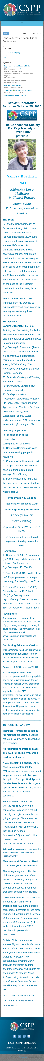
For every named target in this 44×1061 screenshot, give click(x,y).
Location (5, 56)
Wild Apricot (23, 1057)
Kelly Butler (29, 891)
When (5, 47)
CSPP (12, 934)
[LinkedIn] (24, 1036)
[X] (19, 1036)
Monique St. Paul (23, 843)
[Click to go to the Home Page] (22, 17)
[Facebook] (15, 1036)
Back (5, 34)
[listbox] (32, 33)
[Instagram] (29, 1036)
